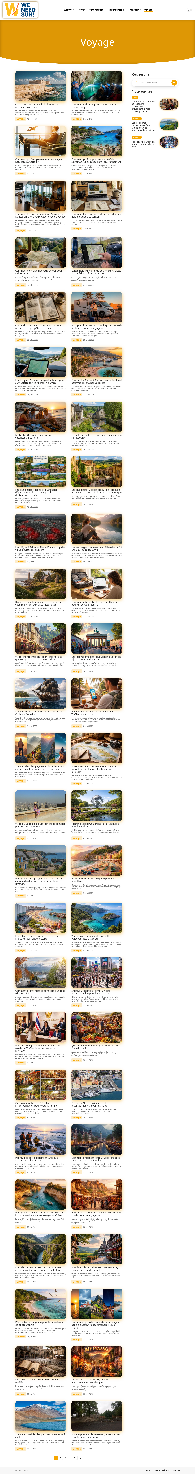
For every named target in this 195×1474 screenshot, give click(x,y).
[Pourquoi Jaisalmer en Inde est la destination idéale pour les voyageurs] (96, 1194)
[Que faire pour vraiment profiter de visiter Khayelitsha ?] (96, 1027)
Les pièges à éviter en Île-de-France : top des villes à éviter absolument (40, 548)
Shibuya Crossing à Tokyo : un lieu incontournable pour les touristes (90, 992)
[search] (183, 10)
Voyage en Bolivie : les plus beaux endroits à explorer (40, 1436)
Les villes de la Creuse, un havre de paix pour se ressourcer (96, 436)
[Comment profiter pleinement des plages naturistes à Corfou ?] (40, 141)
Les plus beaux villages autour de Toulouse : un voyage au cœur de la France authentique (96, 491)
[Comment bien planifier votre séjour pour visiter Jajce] (40, 252)
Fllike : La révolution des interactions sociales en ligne (143, 144)
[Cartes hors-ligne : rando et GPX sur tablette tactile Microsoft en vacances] (96, 252)
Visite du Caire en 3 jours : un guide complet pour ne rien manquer (40, 825)
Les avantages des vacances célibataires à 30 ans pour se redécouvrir (96, 548)
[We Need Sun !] (20, 10)
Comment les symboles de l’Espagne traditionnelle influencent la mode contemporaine (143, 106)
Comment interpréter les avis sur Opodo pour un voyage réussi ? (94, 603)
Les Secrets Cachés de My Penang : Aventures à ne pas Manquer (90, 1381)
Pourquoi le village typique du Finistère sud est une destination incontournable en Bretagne (39, 881)
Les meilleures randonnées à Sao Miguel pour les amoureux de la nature (143, 126)
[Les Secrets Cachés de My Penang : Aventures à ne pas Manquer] (96, 1361)
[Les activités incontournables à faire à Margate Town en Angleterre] (40, 918)
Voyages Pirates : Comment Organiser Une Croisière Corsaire (39, 713)
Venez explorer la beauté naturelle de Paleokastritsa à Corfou (92, 937)
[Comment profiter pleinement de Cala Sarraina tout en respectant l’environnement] (96, 141)
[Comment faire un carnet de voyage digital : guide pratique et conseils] (96, 196)
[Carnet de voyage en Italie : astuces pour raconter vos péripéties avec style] (40, 307)
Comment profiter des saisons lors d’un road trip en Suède (40, 992)
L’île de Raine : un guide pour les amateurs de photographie (39, 1323)
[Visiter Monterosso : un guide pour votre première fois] (96, 860)
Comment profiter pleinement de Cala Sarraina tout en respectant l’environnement (96, 160)
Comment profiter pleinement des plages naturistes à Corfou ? (38, 160)
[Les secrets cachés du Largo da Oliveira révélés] (40, 1361)
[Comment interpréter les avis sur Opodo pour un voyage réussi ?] (96, 584)
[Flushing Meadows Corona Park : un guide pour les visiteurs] (96, 805)
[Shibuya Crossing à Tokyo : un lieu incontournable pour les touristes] (96, 972)
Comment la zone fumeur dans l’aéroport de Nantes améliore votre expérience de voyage (40, 215)
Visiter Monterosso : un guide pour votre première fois (94, 880)
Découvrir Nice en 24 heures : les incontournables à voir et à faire (89, 1104)
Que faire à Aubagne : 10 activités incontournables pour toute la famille (36, 1104)
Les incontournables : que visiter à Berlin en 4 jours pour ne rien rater (96, 658)
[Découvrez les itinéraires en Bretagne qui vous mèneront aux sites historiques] (40, 584)
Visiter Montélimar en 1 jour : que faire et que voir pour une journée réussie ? (38, 658)
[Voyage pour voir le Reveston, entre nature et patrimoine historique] (96, 1416)
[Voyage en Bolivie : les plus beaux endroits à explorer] (40, 1416)
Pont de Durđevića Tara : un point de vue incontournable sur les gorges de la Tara (38, 1269)
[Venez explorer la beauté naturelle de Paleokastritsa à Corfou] (96, 918)
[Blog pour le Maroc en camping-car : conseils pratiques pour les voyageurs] (96, 307)
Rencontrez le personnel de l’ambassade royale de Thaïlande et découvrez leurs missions (37, 1048)
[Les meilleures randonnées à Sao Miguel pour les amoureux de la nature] (169, 124)
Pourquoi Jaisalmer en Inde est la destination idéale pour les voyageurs (96, 1214)
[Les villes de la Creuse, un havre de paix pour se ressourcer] (96, 417)
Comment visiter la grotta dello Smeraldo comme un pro (94, 106)
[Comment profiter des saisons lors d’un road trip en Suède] (40, 972)
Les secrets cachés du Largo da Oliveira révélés (37, 1381)
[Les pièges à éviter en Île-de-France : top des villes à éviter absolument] (40, 529)
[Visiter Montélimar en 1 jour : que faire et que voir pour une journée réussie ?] (40, 638)
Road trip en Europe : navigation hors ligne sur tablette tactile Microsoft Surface (39, 381)
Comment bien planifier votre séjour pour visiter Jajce (38, 272)
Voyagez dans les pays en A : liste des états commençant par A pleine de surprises (39, 768)
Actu (135, 97)
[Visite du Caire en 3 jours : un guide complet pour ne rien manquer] (40, 805)
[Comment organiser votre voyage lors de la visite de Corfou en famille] (96, 1139)
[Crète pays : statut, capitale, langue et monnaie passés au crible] (40, 86)
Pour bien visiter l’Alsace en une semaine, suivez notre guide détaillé (94, 1269)
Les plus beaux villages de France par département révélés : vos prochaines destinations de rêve (36, 492)
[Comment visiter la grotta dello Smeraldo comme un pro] (96, 86)
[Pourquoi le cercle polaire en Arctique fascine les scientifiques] (40, 1139)
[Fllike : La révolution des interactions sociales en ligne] (169, 142)
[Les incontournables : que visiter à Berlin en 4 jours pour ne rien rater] (96, 638)
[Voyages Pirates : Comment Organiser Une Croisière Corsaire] (40, 693)
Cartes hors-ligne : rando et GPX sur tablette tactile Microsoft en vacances (96, 272)
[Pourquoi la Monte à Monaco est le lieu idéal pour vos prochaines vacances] (96, 362)
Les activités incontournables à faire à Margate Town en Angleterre (36, 937)
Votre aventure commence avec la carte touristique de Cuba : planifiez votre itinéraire (93, 769)
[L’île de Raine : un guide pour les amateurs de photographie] (40, 1304)
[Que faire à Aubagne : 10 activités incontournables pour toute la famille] (40, 1085)
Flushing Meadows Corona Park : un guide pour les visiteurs (95, 825)
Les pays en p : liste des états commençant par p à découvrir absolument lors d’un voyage (95, 1325)
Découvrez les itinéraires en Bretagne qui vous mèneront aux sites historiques (38, 603)
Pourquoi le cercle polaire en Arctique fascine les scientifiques (36, 1159)
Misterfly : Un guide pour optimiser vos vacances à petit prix (37, 436)
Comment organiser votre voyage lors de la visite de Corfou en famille (95, 1159)
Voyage (21, 119)
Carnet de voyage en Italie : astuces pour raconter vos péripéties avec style (38, 327)
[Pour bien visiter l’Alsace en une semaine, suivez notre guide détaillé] (96, 1249)
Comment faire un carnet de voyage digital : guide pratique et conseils (96, 215)
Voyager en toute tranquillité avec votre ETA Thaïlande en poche (96, 713)
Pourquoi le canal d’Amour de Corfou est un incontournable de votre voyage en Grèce (39, 1214)
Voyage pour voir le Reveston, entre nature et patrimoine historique (95, 1436)
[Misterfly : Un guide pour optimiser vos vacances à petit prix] (40, 417)
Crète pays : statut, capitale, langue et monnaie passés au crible (36, 106)
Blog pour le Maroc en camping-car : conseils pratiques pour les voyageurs (96, 327)
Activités (136, 119)
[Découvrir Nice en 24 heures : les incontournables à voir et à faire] (96, 1085)
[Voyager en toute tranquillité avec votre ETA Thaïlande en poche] (96, 693)
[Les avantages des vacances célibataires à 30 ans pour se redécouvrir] (96, 529)
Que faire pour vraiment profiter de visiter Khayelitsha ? (95, 1047)
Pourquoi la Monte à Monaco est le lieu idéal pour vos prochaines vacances (96, 381)
